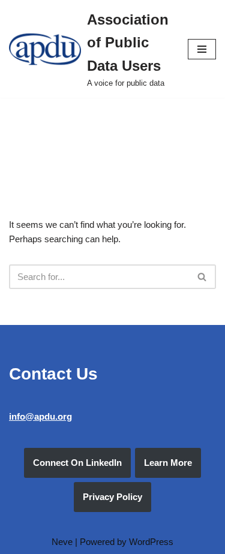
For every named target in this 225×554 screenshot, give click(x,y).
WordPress (151, 542)
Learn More (168, 462)
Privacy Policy (112, 497)
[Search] (202, 276)
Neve (62, 542)
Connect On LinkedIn (77, 462)
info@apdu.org (40, 416)
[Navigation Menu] (202, 49)
